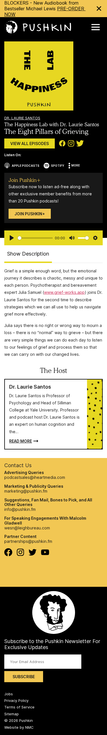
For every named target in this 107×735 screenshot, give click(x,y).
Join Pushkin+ (30, 213)
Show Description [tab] (28, 254)
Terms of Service (19, 707)
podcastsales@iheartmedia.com (34, 477)
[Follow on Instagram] (20, 554)
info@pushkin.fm (20, 509)
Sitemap (11, 714)
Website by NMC (19, 727)
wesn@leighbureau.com (27, 527)
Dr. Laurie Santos (22, 118)
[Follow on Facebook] (8, 554)
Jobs (8, 694)
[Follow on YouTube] (45, 553)
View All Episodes (29, 143)
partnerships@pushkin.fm (28, 541)
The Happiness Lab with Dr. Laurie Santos (51, 124)
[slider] (35, 238)
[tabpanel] (53, 312)
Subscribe (24, 676)
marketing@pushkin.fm (25, 491)
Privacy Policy (16, 700)
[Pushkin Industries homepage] (37, 27)
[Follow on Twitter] (33, 554)
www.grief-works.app (64, 292)
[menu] (95, 27)
